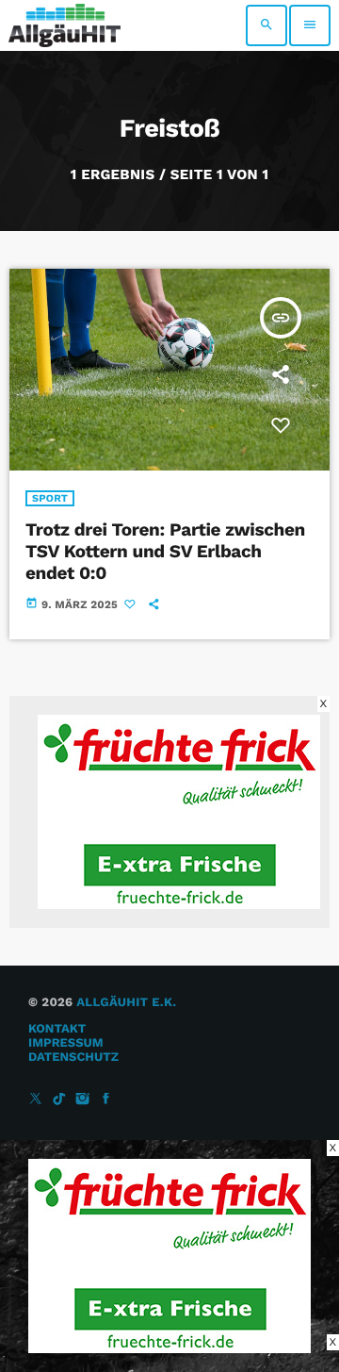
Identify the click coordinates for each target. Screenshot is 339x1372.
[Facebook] (106, 1100)
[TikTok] (59, 1100)
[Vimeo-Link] (64, 25)
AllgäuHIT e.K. (126, 1003)
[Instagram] (82, 1100)
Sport (50, 498)
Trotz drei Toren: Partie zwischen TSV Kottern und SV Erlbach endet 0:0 (165, 551)
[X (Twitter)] (35, 1100)
